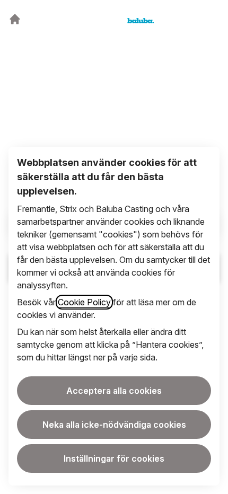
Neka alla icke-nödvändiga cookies (114, 424)
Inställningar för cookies (114, 458)
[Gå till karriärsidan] (14, 19)
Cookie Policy (84, 302)
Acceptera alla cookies (114, 390)
